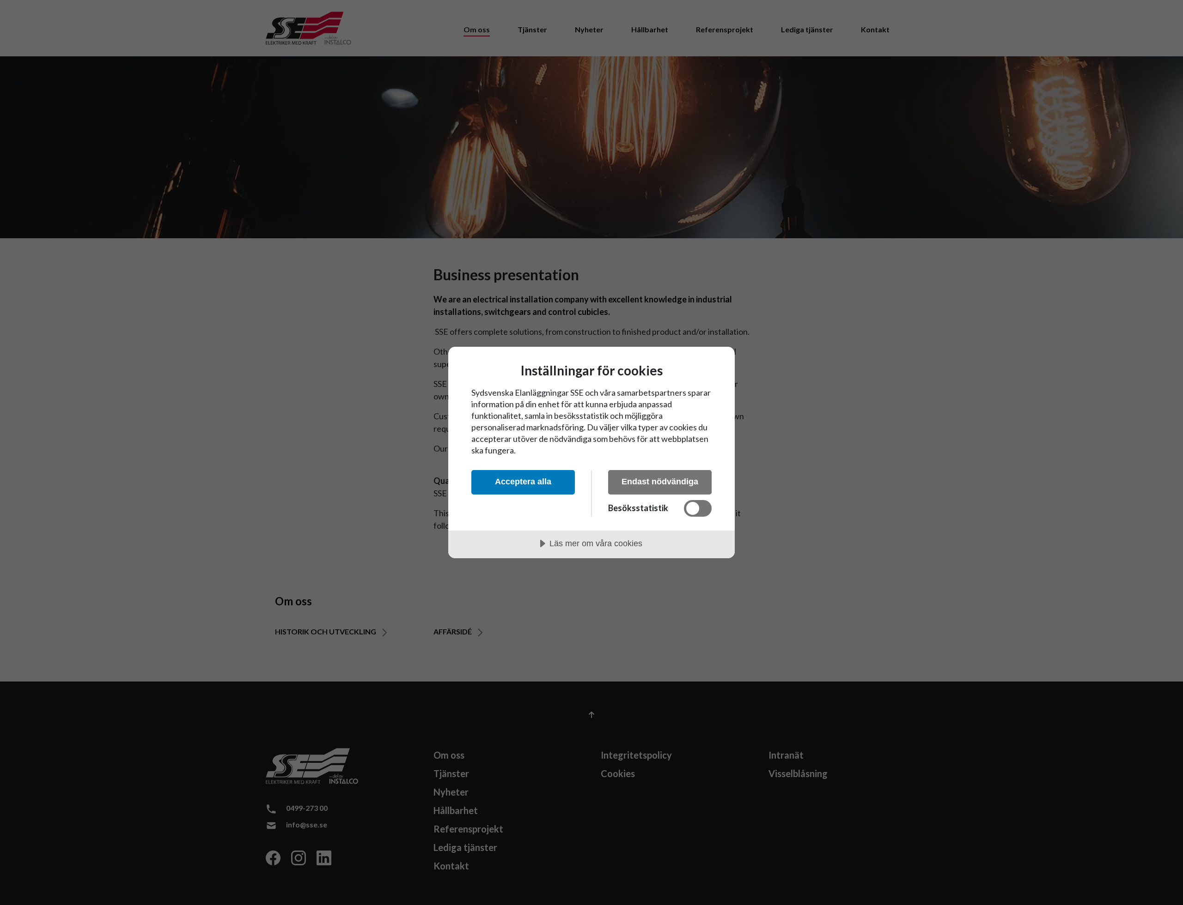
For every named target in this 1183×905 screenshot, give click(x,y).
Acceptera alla (523, 481)
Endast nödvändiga (660, 481)
